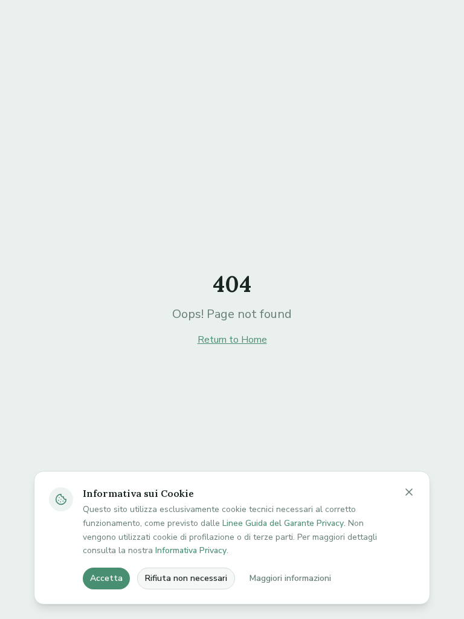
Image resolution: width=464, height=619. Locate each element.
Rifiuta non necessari (186, 578)
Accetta (106, 578)
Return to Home (232, 339)
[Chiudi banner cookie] (409, 492)
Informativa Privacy (191, 550)
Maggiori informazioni (290, 578)
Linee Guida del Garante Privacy (283, 523)
